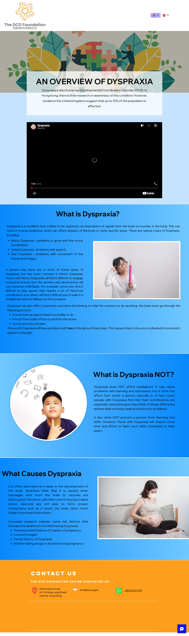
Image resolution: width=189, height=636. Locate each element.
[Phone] (118, 590)
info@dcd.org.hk (89, 590)
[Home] (34, 590)
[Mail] (75, 590)
